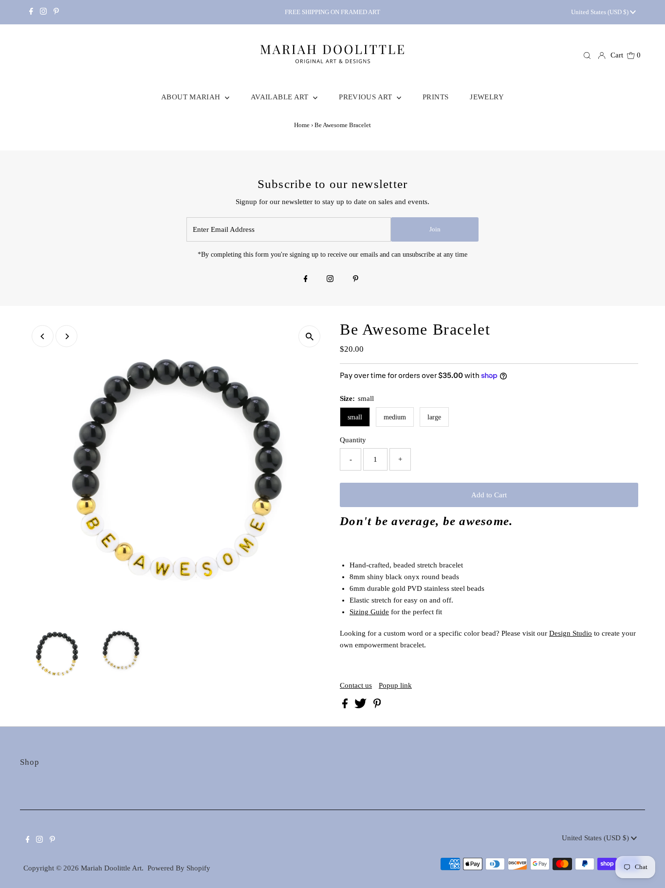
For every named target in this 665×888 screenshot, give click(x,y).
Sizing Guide (369, 612)
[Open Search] (587, 55)
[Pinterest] (56, 12)
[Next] (66, 336)
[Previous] (43, 336)
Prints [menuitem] (435, 97)
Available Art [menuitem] (281, 97)
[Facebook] (31, 12)
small (355, 417)
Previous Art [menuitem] (366, 97)
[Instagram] (43, 12)
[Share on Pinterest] (377, 706)
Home (302, 125)
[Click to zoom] (309, 336)
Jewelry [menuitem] (487, 97)
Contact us (356, 685)
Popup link (395, 685)
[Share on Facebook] (346, 706)
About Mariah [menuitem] (191, 97)
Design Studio (570, 633)
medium (395, 417)
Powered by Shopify (179, 868)
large (434, 417)
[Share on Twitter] (361, 706)
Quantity (353, 440)
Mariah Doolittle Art (111, 868)
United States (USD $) (600, 12)
